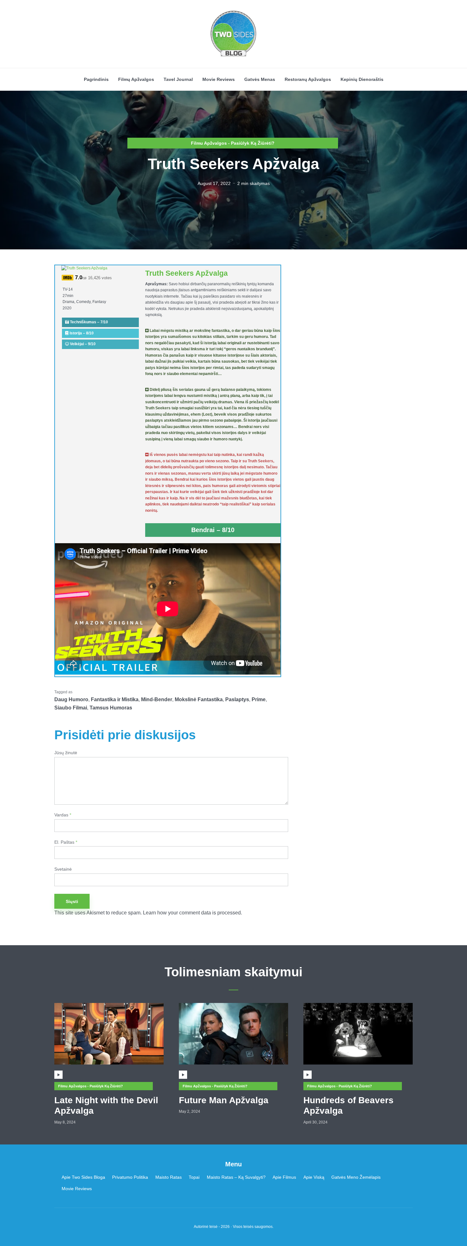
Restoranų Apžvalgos (308, 79)
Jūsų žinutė (65, 752)
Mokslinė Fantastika (199, 699)
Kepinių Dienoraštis (362, 79)
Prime (259, 699)
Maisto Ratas (168, 1177)
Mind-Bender (156, 699)
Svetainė (63, 869)
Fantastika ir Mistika (115, 699)
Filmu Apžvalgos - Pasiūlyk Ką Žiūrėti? (232, 143)
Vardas (62, 814)
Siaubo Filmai (70, 707)
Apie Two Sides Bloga (83, 1177)
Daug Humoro (71, 699)
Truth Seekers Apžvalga (186, 273)
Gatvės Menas (259, 79)
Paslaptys (237, 699)
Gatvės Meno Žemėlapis (356, 1177)
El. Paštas (65, 842)
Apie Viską (313, 1177)
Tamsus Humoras (111, 707)
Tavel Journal (178, 79)
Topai (194, 1177)
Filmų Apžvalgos (136, 79)
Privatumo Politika (130, 1177)
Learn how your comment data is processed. (192, 912)
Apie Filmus (284, 1177)
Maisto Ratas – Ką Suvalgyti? (236, 1177)
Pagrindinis (96, 79)
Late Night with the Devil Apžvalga (106, 1105)
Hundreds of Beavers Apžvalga (348, 1105)
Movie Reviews (218, 79)
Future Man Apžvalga (223, 1100)
